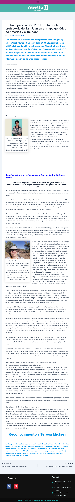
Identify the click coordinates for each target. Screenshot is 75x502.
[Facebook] (9, 486)
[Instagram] (16, 486)
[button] (37, 2)
